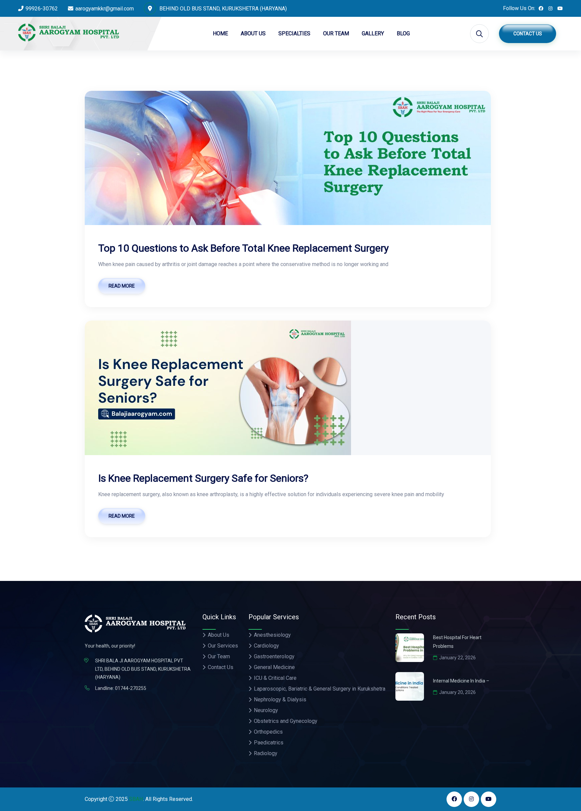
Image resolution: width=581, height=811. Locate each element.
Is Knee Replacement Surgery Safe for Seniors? (203, 478)
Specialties (294, 33)
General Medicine (274, 667)
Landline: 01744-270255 (120, 688)
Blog (403, 33)
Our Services (223, 645)
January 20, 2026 (457, 692)
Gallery (373, 33)
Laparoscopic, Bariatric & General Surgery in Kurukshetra (319, 689)
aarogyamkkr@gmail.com (104, 8)
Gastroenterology (274, 656)
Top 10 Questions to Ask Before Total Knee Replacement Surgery (243, 248)
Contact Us (527, 33)
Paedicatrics (268, 742)
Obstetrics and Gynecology (285, 721)
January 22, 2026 (457, 657)
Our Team (336, 33)
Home (220, 33)
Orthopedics (268, 732)
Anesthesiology (272, 635)
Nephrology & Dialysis (280, 699)
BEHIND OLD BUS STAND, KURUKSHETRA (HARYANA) (222, 8)
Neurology (266, 710)
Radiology (265, 753)
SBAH (136, 799)
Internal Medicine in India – (461, 681)
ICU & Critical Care (275, 678)
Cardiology (266, 645)
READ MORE (122, 286)
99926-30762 (42, 8)
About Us (253, 33)
